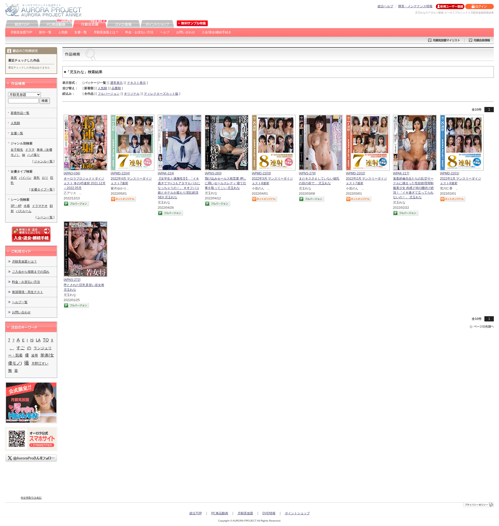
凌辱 (34, 355)
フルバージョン (109, 94)
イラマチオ (40, 206)
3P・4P (16, 206)
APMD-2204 (120, 173)
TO (46, 340)
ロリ (45, 178)
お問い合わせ (185, 32)
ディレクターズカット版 (161, 94)
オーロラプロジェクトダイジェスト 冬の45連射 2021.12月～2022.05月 (85, 183)
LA (38, 340)
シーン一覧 (45, 217)
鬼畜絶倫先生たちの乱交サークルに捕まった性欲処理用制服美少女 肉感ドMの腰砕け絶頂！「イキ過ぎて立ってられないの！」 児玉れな (413, 188)
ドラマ (30, 149)
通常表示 (116, 83)
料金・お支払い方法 (139, 32)
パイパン (25, 178)
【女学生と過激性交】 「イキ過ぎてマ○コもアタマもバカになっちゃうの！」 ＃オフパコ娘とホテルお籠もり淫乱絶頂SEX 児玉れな (179, 188)
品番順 (116, 88)
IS (32, 340)
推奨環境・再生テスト (27, 292)
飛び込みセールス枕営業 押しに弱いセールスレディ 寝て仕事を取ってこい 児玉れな (225, 183)
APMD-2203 (261, 173)
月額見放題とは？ (106, 32)
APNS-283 (213, 173)
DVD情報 (268, 513)
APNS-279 (307, 173)
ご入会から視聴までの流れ (30, 272)
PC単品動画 (219, 513)
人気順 (63, 32)
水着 (27, 206)
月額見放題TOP (21, 32)
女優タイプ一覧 (42, 189)
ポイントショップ (297, 513)
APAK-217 (401, 173)
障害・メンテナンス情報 (415, 6)
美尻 (14, 178)
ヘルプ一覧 (20, 302)
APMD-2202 (355, 173)
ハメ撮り (33, 155)
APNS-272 (72, 280)
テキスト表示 (136, 83)
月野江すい (39, 363)
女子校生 (17, 149)
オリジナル (132, 94)
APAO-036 (71, 173)
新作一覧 (45, 32)
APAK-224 (166, 173)
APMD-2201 (449, 173)
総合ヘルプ (385, 6)
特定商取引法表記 (31, 497)
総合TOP (195, 513)
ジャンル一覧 (43, 161)
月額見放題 (245, 513)
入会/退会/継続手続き (216, 32)
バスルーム (23, 211)
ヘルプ (164, 32)
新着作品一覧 (20, 113)
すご (20, 347)
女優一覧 (80, 32)
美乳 (37, 178)
